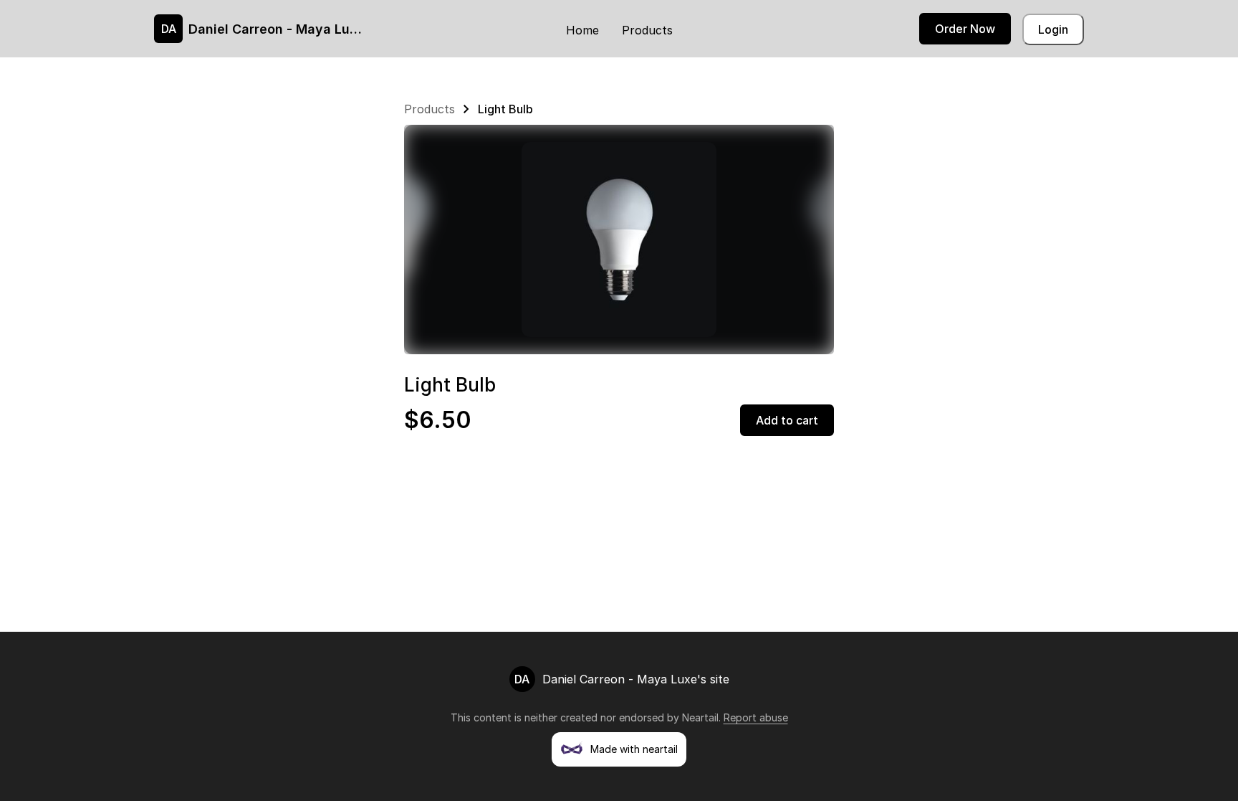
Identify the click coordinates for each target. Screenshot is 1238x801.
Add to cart (787, 420)
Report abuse (756, 717)
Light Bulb (505, 109)
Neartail (700, 717)
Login (1053, 29)
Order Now (965, 29)
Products (647, 30)
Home (582, 30)
